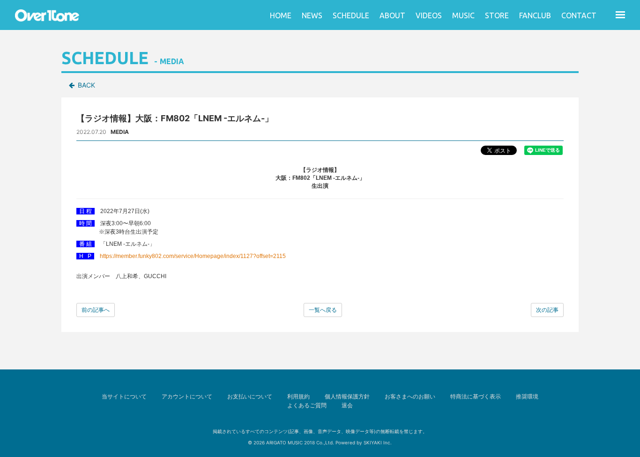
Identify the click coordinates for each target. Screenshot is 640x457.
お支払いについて (249, 396)
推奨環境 (527, 396)
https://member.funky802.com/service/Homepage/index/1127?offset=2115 (193, 256)
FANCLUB (535, 15)
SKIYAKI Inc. (378, 442)
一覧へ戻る (323, 309)
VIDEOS (429, 15)
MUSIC (463, 15)
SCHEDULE (351, 15)
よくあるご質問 (307, 405)
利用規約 (298, 396)
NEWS (312, 15)
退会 (347, 405)
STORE (497, 15)
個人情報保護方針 (347, 396)
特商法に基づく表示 (475, 396)
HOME (280, 15)
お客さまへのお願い (410, 396)
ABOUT (392, 15)
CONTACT (578, 15)
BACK (86, 85)
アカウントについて (187, 396)
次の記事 (547, 309)
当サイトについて (124, 396)
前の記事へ (96, 309)
